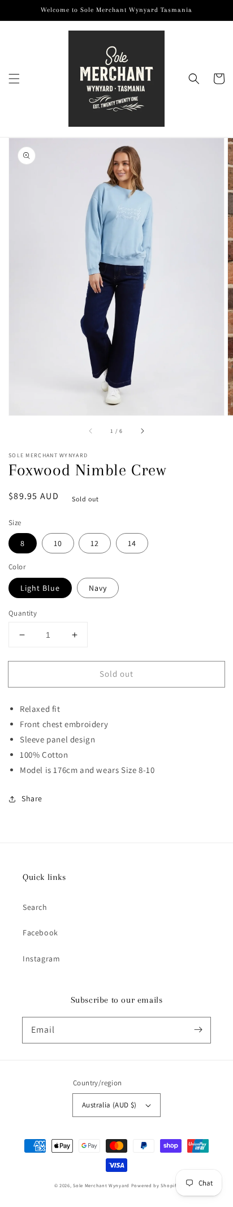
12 (94, 543)
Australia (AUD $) (109, 1105)
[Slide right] (142, 431)
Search (35, 907)
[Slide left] (91, 431)
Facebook (40, 932)
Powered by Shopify (155, 1185)
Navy (98, 588)
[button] (14, 78)
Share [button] (31, 798)
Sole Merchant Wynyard (101, 1185)
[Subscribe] (197, 1029)
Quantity (22, 613)
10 (58, 543)
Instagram (41, 958)
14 (132, 543)
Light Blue (40, 588)
